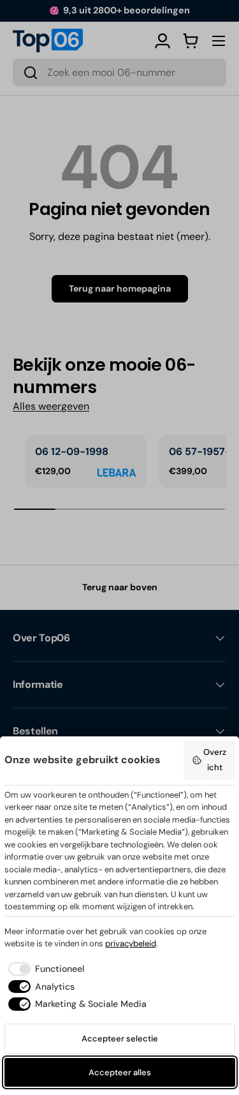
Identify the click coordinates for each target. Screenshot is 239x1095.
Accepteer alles (120, 1072)
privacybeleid (130, 943)
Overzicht (214, 760)
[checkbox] (44, 969)
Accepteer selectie (120, 1038)
